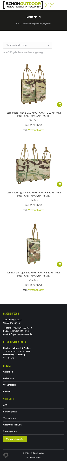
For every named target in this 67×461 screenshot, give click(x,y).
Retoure (6, 391)
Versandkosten (36, 130)
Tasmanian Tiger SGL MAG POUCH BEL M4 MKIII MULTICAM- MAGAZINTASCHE (33, 274)
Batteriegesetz (10, 411)
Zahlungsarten (10, 431)
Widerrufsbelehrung (12, 425)
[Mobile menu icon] (60, 5)
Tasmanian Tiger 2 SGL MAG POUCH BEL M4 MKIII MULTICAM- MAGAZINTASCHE (33, 114)
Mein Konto (8, 378)
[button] (59, 104)
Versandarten (9, 418)
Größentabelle (9, 385)
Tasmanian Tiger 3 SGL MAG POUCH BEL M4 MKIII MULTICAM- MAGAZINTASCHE (33, 194)
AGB (5, 405)
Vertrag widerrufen (15, 439)
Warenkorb (8, 372)
